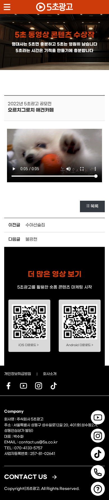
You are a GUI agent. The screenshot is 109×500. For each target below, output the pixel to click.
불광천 (31, 239)
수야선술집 (35, 225)
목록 (94, 206)
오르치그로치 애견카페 (31, 110)
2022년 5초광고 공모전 (29, 103)
